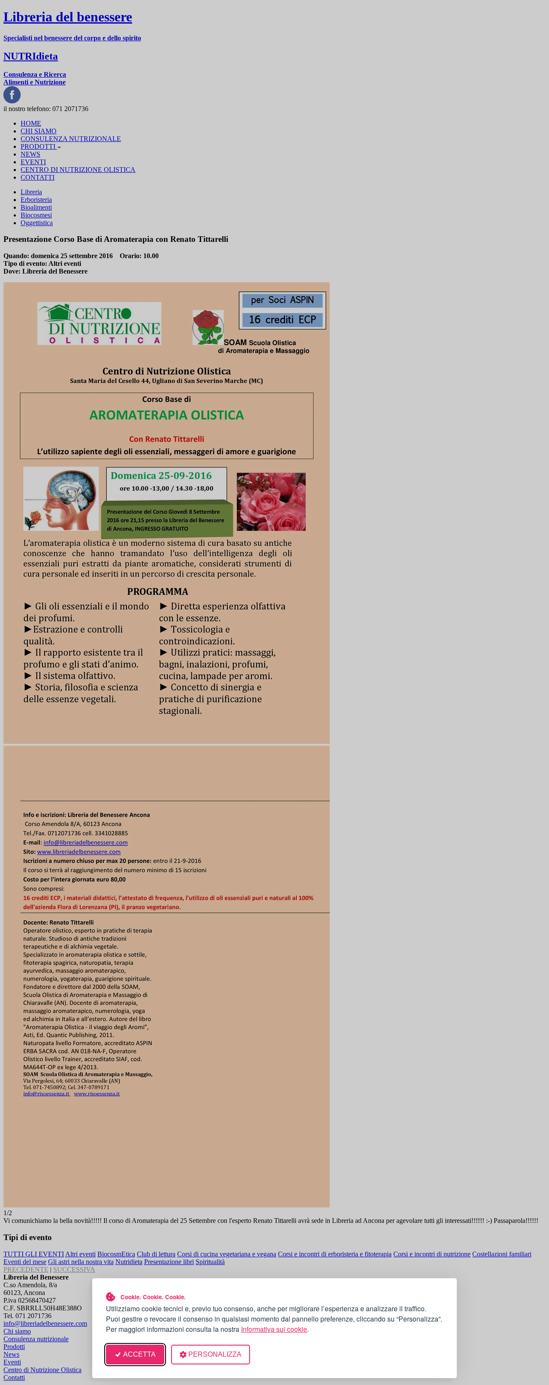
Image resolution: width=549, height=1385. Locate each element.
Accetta (139, 1354)
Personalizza (214, 1354)
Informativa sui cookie (274, 1329)
